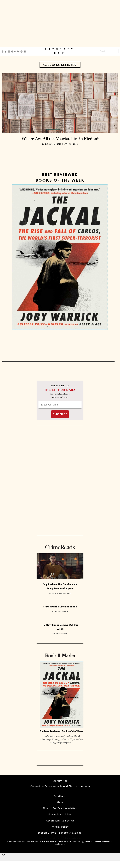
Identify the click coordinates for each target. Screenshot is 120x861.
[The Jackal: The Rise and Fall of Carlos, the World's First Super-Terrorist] (60, 257)
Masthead (60, 796)
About (60, 802)
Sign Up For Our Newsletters (60, 808)
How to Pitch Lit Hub (60, 814)
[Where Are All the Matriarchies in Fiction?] (60, 102)
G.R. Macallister (60, 65)
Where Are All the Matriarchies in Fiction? (60, 139)
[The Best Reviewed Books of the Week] (61, 695)
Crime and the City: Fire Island (60, 606)
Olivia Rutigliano (61, 593)
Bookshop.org (77, 841)
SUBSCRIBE (60, 414)
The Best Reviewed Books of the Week (61, 731)
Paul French (61, 611)
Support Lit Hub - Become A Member (60, 832)
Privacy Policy (60, 826)
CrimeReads (62, 634)
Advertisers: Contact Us (60, 820)
